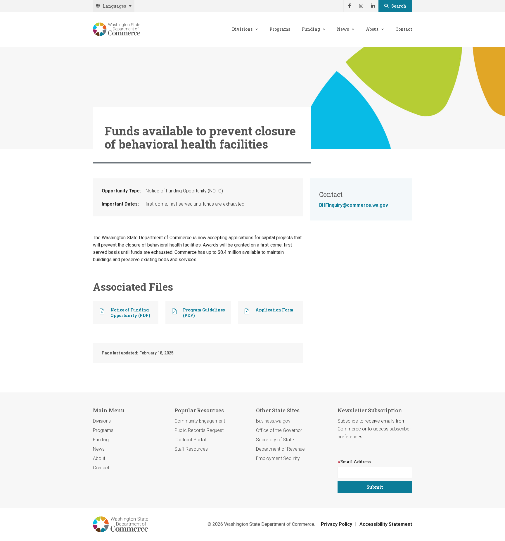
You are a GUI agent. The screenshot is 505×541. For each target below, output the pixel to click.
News (343, 29)
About (372, 29)
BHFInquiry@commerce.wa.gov (353, 205)
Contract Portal (190, 439)
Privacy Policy (336, 524)
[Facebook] (349, 6)
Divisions (242, 29)
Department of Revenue (280, 449)
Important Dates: (120, 204)
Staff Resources (191, 449)
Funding (311, 29)
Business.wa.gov (273, 421)
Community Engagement (199, 421)
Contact (403, 29)
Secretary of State (275, 439)
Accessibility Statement (385, 524)
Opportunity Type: (121, 191)
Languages (114, 6)
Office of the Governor (279, 430)
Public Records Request (199, 430)
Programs (279, 29)
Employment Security (278, 458)
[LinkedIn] (372, 6)
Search (398, 6)
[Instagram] (361, 6)
